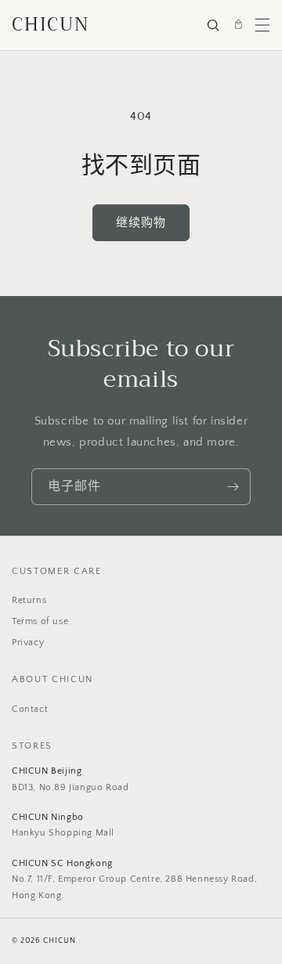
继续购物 (141, 222)
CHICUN (51, 24)
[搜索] (213, 25)
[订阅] (232, 486)
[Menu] (262, 25)
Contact (30, 709)
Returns (29, 600)
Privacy (28, 642)
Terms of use (40, 621)
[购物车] (238, 25)
